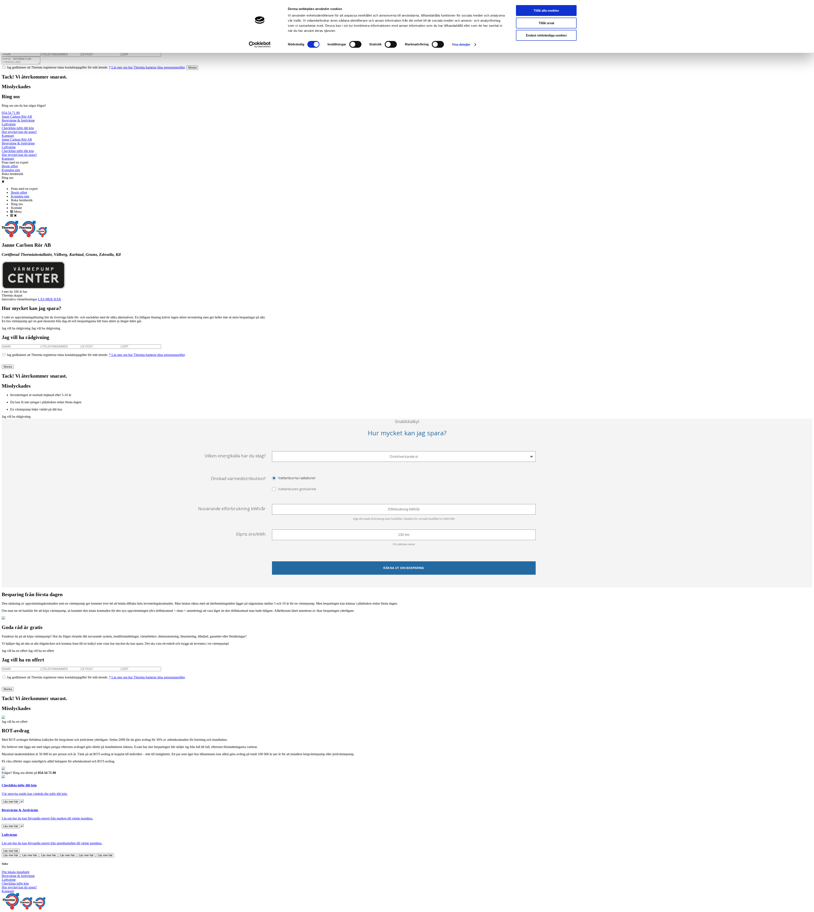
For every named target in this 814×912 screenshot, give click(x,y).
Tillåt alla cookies (546, 10)
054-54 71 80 (11, 113)
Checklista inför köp (15, 883)
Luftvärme (9, 124)
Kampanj (8, 135)
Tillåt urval (546, 23)
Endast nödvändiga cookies (546, 35)
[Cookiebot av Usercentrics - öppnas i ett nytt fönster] (259, 44)
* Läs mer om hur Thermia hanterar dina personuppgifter (147, 67)
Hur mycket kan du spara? (19, 132)
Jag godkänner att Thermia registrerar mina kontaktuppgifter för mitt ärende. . (96, 67)
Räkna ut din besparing (403, 568)
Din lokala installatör (15, 872)
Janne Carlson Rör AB (17, 116)
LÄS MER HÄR (49, 299)
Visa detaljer (461, 44)
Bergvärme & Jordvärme (18, 120)
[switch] (355, 44)
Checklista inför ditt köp (18, 128)
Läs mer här (10, 801)
